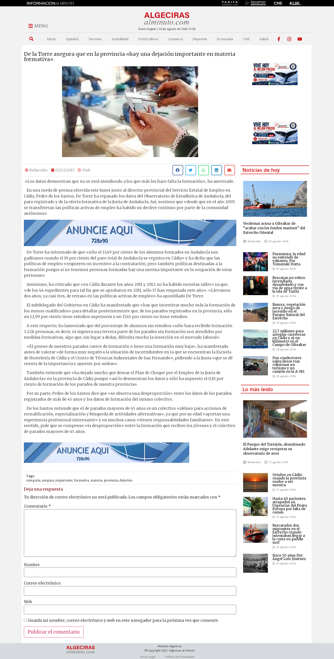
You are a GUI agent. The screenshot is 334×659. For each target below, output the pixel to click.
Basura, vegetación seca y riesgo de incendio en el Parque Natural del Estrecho (288, 311)
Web (28, 602)
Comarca (175, 39)
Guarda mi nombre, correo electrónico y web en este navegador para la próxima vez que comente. (123, 620)
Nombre (32, 565)
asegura (48, 480)
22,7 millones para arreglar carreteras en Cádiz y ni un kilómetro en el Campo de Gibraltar (289, 338)
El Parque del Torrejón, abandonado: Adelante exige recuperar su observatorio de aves (274, 449)
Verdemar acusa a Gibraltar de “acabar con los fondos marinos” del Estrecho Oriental (274, 228)
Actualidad (120, 39)
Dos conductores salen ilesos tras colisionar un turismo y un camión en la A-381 (288, 365)
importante (64, 480)
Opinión (72, 39)
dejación (125, 480)
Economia (225, 39)
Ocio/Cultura (148, 39)
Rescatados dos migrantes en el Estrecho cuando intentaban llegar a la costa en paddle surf (288, 534)
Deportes (199, 39)
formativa (81, 480)
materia (96, 480)
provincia (111, 480)
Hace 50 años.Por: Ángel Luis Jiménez (289, 557)
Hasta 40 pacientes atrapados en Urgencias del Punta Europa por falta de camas (289, 505)
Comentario (37, 506)
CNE (246, 39)
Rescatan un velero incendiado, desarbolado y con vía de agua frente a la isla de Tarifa (289, 285)
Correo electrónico (42, 583)
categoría (33, 480)
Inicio (51, 39)
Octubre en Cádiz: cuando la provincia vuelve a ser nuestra (289, 480)
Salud (263, 39)
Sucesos (95, 39)
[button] (31, 39)
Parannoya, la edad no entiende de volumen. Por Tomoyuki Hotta (288, 259)
